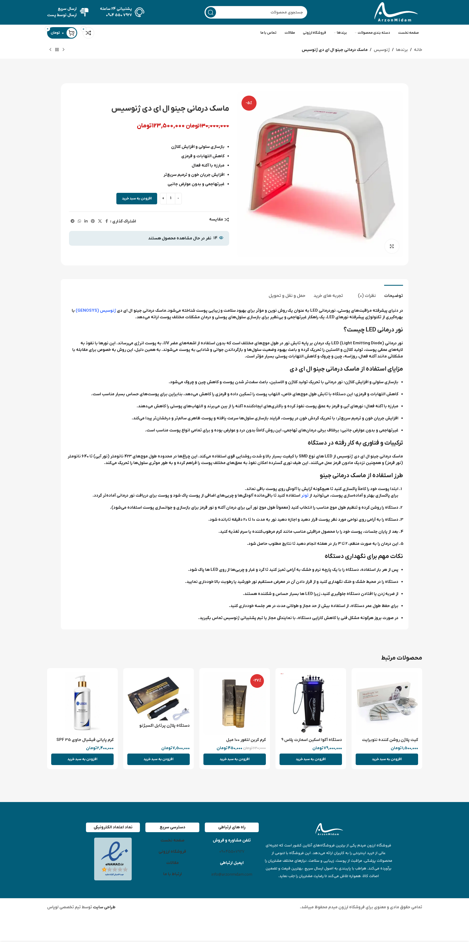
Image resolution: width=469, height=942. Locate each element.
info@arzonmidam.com (231, 874)
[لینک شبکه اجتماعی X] (99, 221)
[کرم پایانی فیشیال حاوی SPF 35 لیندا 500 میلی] (82, 703)
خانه (418, 50)
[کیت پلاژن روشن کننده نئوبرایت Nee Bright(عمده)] (387, 703)
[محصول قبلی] (63, 50)
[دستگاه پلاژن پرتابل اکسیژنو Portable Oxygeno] (158, 696)
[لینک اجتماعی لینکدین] (86, 221)
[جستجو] (211, 12)
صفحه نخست (172, 840)
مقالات (172, 863)
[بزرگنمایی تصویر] (392, 246)
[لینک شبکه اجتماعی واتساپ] (79, 221)
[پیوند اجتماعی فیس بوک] (106, 221)
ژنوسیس (382, 50)
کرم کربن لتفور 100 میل (246, 740)
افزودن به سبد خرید (137, 198)
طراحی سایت (104, 907)
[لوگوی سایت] (394, 12)
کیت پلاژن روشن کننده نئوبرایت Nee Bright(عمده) (390, 742)
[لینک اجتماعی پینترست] (92, 221)
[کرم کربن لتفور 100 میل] (234, 703)
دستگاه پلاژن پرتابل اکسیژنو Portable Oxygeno (164, 728)
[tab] (393, 293)
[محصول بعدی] (50, 50)
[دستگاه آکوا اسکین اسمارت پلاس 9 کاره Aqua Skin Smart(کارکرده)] (311, 703)
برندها (402, 50)
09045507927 (231, 852)
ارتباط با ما (172, 874)
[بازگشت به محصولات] (57, 50)
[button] (387, 759)
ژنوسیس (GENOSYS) (96, 310)
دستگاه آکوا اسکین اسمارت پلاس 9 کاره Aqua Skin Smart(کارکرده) (311, 742)
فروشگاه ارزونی (172, 851)
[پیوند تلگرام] (72, 221)
